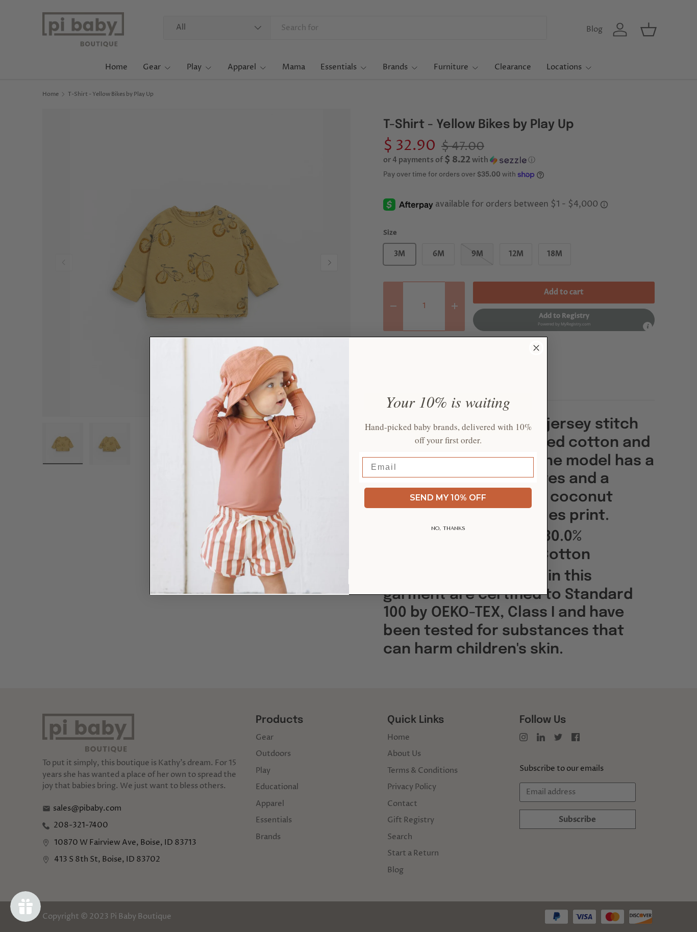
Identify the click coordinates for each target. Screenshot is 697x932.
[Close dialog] (536, 348)
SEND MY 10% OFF (448, 497)
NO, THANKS (448, 528)
